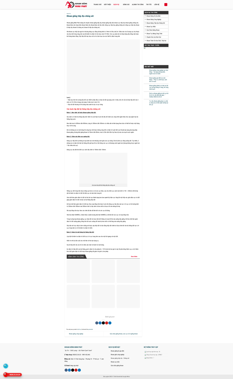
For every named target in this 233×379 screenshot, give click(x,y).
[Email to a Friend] (103, 322)
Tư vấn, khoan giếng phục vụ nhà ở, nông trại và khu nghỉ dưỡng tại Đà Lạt (158, 102)
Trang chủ (97, 4)
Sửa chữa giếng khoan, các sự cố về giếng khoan (124, 334)
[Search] (165, 4)
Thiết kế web (116, 376)
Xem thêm (134, 256)
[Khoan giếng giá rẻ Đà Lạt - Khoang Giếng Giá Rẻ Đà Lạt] (77, 4)
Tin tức (149, 4)
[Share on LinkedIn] (109, 322)
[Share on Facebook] (96, 322)
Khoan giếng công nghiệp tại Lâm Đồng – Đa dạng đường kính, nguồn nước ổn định (158, 72)
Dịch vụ (116, 4)
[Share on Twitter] (100, 322)
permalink (90, 329)
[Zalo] (6, 366)
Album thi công (138, 4)
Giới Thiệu (107, 4)
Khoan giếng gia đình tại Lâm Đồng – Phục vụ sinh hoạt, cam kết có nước (158, 79)
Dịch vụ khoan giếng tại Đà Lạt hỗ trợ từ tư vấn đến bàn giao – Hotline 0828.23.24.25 (158, 95)
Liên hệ (156, 4)
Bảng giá (126, 4)
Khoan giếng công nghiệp (76, 334)
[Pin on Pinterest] (106, 322)
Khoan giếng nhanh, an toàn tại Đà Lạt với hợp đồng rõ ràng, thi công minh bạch (158, 87)
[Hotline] (6, 375)
